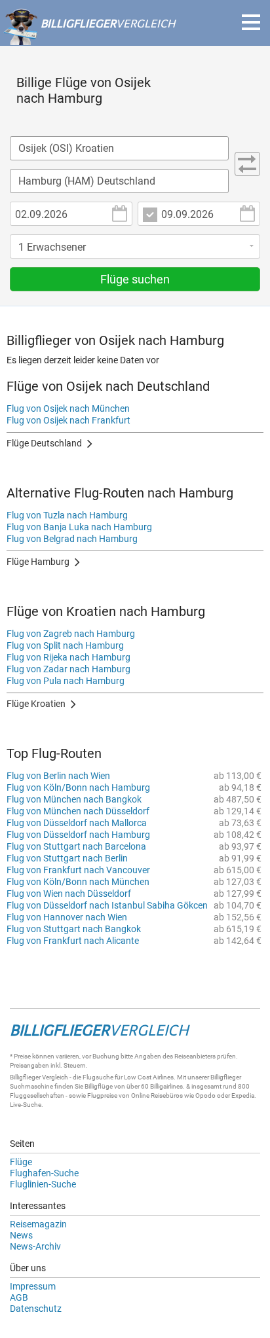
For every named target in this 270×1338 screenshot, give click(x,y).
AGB (19, 1297)
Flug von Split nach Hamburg (65, 645)
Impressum (33, 1286)
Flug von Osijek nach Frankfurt (68, 420)
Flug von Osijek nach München (68, 408)
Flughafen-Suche (44, 1173)
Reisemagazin (38, 1224)
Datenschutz (36, 1308)
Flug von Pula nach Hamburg (66, 681)
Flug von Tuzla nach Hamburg (67, 515)
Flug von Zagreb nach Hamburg (71, 633)
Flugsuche (98, 1077)
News (21, 1235)
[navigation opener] (251, 22)
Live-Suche (25, 1104)
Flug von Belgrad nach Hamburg (72, 538)
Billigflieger (25, 1077)
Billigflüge (99, 1086)
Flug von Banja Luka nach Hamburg (79, 527)
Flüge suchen (135, 279)
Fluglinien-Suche (43, 1184)
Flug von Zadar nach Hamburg (68, 669)
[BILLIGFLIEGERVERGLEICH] (89, 38)
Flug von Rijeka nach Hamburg (68, 657)
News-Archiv (35, 1246)
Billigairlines (166, 1086)
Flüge (21, 1162)
